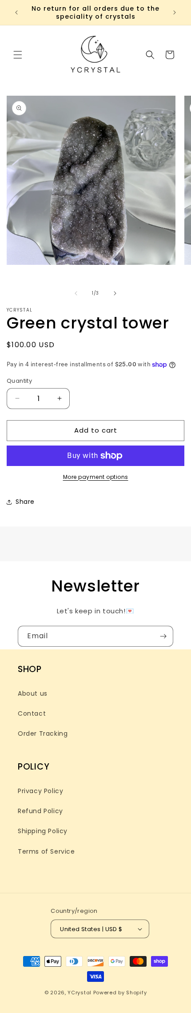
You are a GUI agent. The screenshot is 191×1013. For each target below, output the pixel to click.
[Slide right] (115, 293)
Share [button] (25, 501)
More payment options (95, 477)
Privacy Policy (40, 790)
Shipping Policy (43, 831)
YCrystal (80, 992)
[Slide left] (76, 293)
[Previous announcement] (16, 12)
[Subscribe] (163, 636)
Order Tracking (43, 733)
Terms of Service (46, 851)
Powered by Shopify (120, 992)
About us (33, 693)
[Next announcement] (174, 12)
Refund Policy (40, 810)
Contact (32, 713)
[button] (18, 55)
